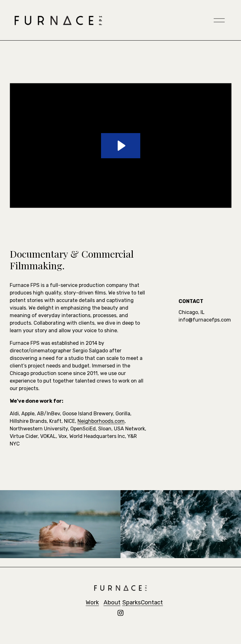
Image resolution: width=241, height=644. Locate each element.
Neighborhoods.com (101, 421)
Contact (152, 602)
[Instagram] (120, 613)
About (112, 602)
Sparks (131, 602)
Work (92, 602)
